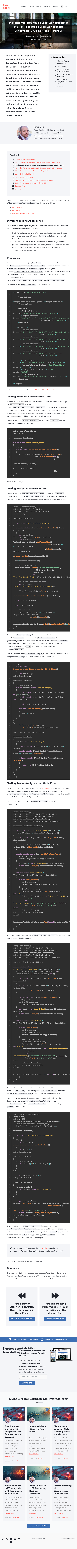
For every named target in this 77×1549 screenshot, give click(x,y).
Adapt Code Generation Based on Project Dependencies (36, 171)
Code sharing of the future (25, 159)
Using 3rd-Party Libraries (25, 174)
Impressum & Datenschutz (68, 1538)
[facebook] (11, 1542)
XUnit (37, 390)
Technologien (34, 6)
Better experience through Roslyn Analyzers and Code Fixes (37, 162)
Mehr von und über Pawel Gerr (56, 1339)
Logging (18, 189)
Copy (67, 292)
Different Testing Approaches (63, 62)
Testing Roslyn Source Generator (65, 75)
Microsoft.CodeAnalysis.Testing (23, 213)
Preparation (61, 66)
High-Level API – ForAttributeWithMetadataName (34, 180)
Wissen (46, 6)
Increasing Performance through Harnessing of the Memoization (39, 168)
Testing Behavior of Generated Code (64, 70)
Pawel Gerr (39, 127)
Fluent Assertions (49, 390)
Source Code (16, 210)
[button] (62, 6)
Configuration (20, 186)
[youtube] (15, 1539)
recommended (47, 788)
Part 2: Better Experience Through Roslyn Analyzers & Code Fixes (22, 1308)
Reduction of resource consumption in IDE (30, 183)
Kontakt (55, 6)
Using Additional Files (24, 177)
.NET (35, 40)
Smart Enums (17, 208)
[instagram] (11, 1539)
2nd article (43, 1248)
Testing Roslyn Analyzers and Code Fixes (64, 81)
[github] (7, 1539)
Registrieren (27, 1383)
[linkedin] (19, 1539)
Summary (60, 87)
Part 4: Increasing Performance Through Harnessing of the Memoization (55, 1308)
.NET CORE (41, 40)
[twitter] (3, 1539)
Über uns (23, 6)
